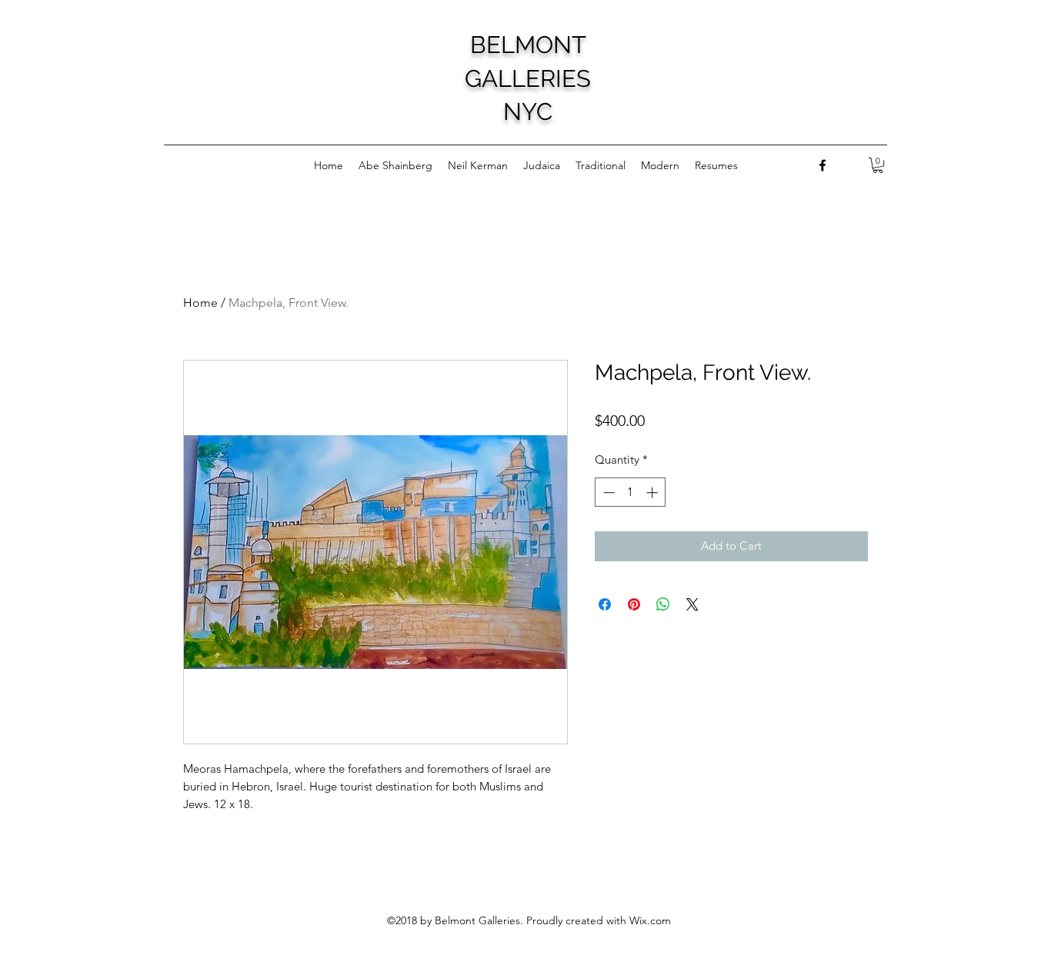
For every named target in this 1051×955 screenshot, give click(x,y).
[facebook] (822, 165)
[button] (878, 165)
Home (200, 302)
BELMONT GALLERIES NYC (528, 78)
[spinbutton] (630, 492)
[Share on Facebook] (605, 604)
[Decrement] (607, 492)
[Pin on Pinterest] (634, 604)
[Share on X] (692, 604)
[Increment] (653, 492)
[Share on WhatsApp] (663, 604)
